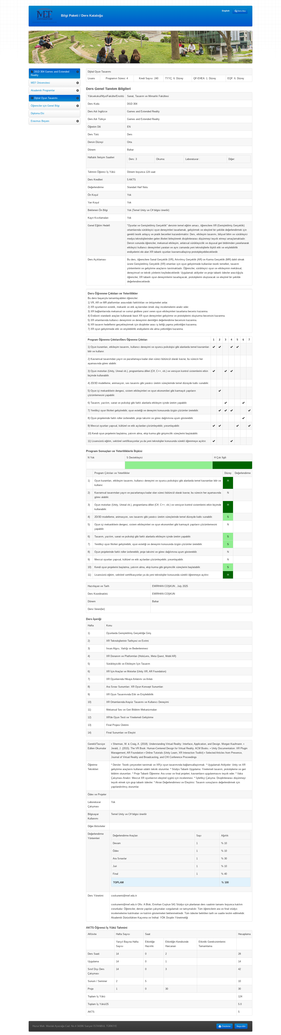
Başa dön (241, 1026)
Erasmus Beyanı (40, 121)
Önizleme (226, 1026)
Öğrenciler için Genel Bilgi (45, 105)
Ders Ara (241, 11)
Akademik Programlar (43, 90)
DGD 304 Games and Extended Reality (50, 73)
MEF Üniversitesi (40, 82)
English (226, 11)
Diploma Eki (37, 113)
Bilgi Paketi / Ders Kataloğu (81, 15)
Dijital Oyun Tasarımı (45, 98)
